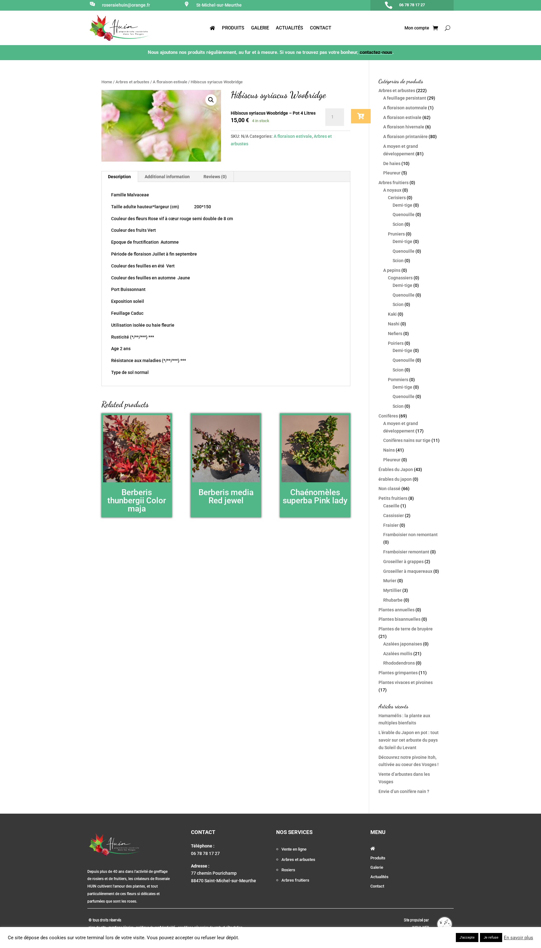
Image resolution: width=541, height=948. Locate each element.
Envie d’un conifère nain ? (404, 791)
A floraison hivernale (403, 126)
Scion (398, 224)
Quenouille (404, 214)
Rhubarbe (393, 600)
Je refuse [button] (491, 937)
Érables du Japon (396, 469)
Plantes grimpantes (398, 672)
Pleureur (391, 172)
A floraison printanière (405, 136)
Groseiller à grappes (403, 561)
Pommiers (398, 379)
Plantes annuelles (397, 609)
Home (106, 82)
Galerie (260, 28)
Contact (320, 28)
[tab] (119, 176)
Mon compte (416, 28)
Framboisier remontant (406, 551)
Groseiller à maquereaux (407, 571)
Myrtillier (392, 590)
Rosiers (288, 870)
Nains (389, 450)
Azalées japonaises (402, 643)
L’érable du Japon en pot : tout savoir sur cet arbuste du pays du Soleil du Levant (409, 740)
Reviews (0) (215, 176)
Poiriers (396, 343)
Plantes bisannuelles (399, 619)
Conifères (388, 415)
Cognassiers (400, 277)
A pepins (391, 270)
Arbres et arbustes (132, 82)
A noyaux (392, 190)
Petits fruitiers (393, 498)
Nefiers (395, 333)
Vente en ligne (294, 849)
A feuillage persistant (404, 98)
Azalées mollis (397, 653)
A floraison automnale (405, 107)
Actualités (289, 28)
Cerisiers (397, 197)
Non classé (389, 488)
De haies (391, 163)
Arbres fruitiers (394, 182)
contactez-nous (376, 52)
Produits (233, 28)
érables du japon (395, 479)
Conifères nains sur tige (406, 440)
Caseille (391, 505)
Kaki (392, 314)
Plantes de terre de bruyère (406, 628)
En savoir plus (518, 937)
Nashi (393, 323)
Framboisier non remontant (410, 534)
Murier (389, 580)
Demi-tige (402, 205)
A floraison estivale (170, 82)
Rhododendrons (399, 663)
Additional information (167, 176)
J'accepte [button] (467, 937)
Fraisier (391, 525)
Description (119, 176)
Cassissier (393, 515)
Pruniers (396, 233)
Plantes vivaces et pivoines (406, 682)
